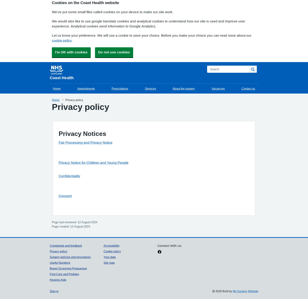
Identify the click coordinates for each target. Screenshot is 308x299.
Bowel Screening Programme (68, 268)
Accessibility (111, 245)
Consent (65, 196)
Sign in (54, 291)
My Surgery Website (245, 291)
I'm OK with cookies (71, 52)
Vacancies (218, 88)
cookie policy (62, 40)
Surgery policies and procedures (70, 257)
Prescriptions (120, 88)
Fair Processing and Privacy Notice (85, 142)
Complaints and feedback (66, 245)
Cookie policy (112, 251)
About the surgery (184, 88)
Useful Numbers (60, 262)
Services (150, 88)
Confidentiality (69, 176)
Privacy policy (58, 251)
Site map (109, 262)
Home (57, 88)
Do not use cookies (114, 52)
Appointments (86, 88)
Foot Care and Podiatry (64, 274)
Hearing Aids (58, 279)
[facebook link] (159, 252)
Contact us (248, 88)
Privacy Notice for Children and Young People (94, 162)
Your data (110, 257)
